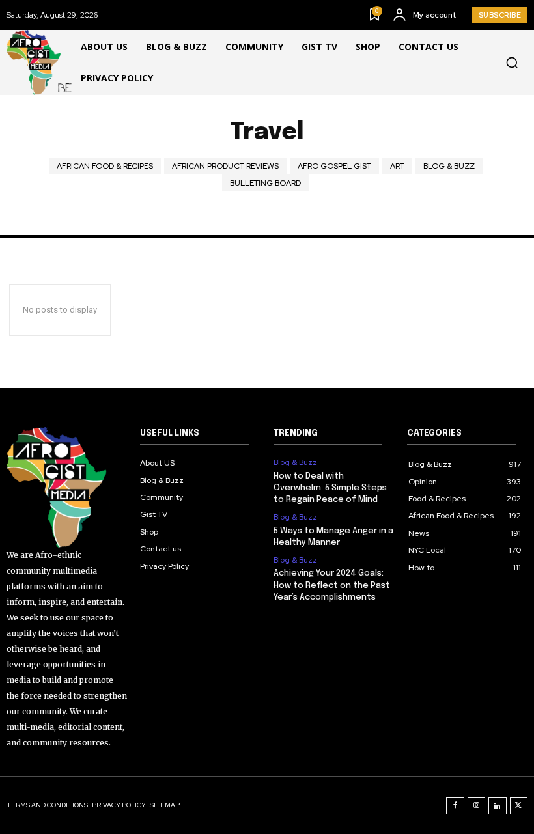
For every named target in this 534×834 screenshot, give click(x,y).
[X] (519, 806)
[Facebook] (455, 806)
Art (397, 166)
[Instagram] (477, 806)
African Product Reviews (225, 166)
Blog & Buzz (449, 166)
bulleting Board (265, 183)
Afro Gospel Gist (334, 166)
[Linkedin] (497, 806)
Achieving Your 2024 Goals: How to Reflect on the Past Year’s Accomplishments (332, 585)
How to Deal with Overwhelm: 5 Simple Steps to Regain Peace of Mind (330, 488)
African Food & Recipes (105, 166)
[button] (511, 62)
